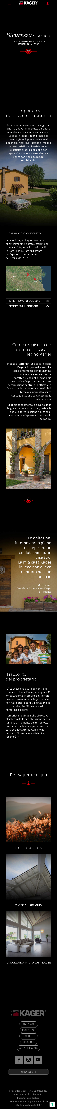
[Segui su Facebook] (19, 1060)
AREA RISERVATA (28, 1048)
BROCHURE (29, 1042)
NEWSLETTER (28, 1036)
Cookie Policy (36, 1094)
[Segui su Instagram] (28, 1060)
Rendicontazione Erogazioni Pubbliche (28, 1101)
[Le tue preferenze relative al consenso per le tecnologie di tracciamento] (52, 1104)
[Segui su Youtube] (38, 1060)
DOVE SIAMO (29, 1024)
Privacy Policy (20, 1094)
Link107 (38, 1105)
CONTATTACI (28, 1030)
